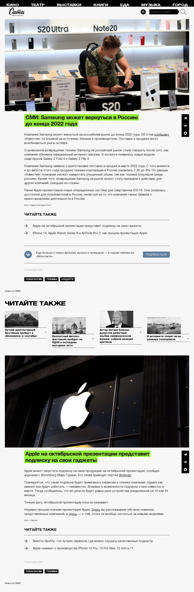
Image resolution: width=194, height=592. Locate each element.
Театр (38, 5)
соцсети (67, 279)
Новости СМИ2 (13, 291)
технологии (34, 279)
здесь (73, 514)
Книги (101, 5)
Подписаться (156, 254)
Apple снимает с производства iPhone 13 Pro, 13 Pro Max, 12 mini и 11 (83, 548)
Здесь (95, 509)
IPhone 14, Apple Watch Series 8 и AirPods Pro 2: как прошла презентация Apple (90, 233)
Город (180, 5)
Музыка (151, 5)
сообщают (161, 134)
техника (51, 279)
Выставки (69, 5)
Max (185, 133)
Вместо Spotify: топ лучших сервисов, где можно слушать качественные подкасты (93, 541)
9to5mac (125, 475)
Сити (17, 12)
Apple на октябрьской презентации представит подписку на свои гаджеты (87, 225)
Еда (124, 5)
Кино (12, 5)
